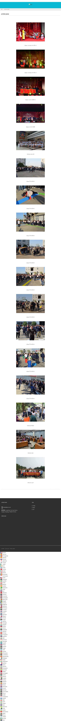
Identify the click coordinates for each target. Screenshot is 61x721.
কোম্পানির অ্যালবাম (6, 9)
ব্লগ (33, 509)
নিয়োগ (34, 507)
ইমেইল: (2, 507)
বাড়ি (1, 9)
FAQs (34, 505)
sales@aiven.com (7, 507)
